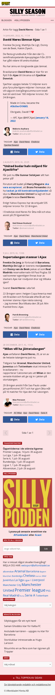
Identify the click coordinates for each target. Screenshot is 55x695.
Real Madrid (11, 595)
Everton (38, 576)
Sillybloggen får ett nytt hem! (20, 620)
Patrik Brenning (20, 314)
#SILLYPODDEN (22, 20)
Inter (44, 576)
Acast (38, 535)
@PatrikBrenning (27, 319)
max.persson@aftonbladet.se (26, 402)
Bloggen (6, 20)
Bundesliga (17, 576)
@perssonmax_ (26, 404)
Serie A (30, 595)
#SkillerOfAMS (19, 106)
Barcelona (32, 571)
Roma (22, 596)
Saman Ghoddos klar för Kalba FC (22, 626)
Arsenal (20, 571)
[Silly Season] (27, 12)
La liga (19, 580)
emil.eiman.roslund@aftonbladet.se (29, 225)
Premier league (30, 590)
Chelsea (29, 575)
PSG (48, 590)
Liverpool (38, 580)
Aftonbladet (21, 535)
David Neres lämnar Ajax (21, 40)
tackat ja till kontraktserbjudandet (27, 190)
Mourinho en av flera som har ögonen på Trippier (27, 650)
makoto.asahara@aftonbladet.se (27, 131)
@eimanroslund (27, 228)
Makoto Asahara (21, 128)
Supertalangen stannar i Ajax (24, 257)
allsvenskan (8, 571)
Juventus (8, 580)
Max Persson (19, 399)
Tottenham (42, 595)
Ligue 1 (27, 580)
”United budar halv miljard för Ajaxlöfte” (25, 168)
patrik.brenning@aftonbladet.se (27, 317)
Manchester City (12, 585)
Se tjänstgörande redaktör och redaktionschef (27, 684)
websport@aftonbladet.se (35, 565)
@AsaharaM (25, 134)
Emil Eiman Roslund (22, 223)
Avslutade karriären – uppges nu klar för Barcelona (26, 633)
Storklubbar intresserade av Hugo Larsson (23, 641)
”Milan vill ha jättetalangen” (24, 349)
